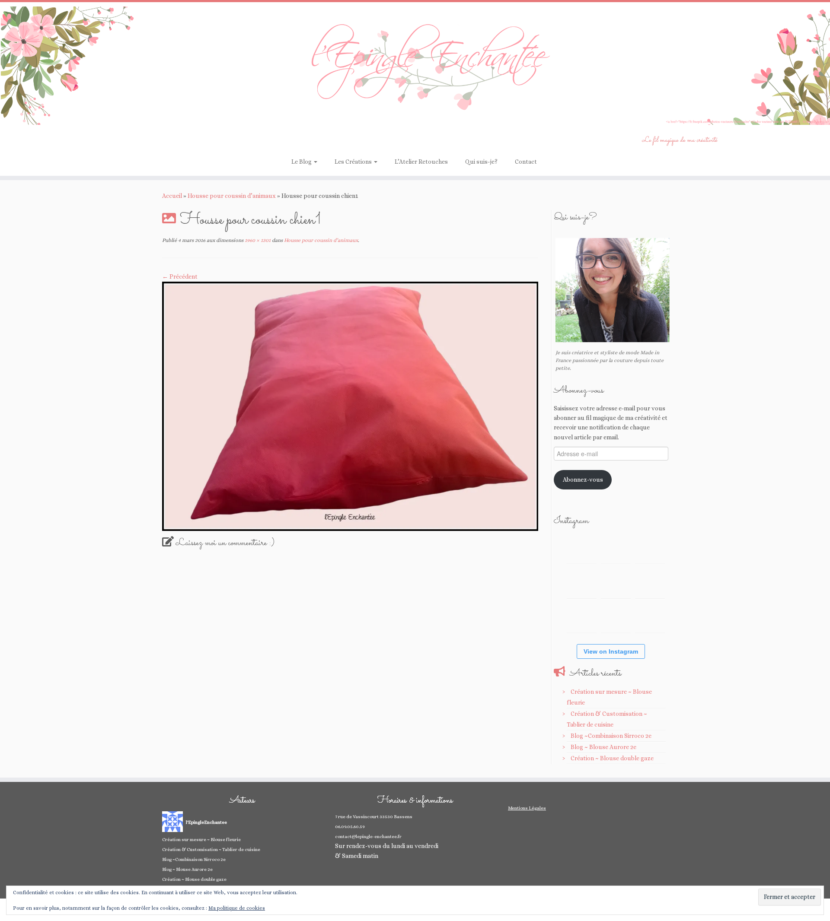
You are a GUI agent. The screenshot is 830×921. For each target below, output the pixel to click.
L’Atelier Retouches (421, 161)
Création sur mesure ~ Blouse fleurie (201, 839)
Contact (526, 161)
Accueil (172, 195)
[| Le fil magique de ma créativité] (415, 65)
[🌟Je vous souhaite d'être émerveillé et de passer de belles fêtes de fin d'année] (616, 618)
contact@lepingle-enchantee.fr (368, 836)
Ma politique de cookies (236, 908)
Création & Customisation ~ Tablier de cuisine (211, 849)
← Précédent (180, 276)
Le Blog (302, 161)
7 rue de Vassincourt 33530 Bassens (373, 816)
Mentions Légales (527, 808)
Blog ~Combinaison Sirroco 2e (611, 735)
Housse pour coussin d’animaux (232, 195)
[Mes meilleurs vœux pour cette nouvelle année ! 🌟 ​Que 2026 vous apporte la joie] (582, 618)
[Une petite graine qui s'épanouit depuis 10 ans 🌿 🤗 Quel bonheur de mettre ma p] (650, 583)
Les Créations (354, 161)
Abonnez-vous (583, 479)
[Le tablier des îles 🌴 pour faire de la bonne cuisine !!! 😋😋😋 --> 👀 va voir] (582, 583)
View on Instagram (611, 651)
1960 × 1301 (257, 240)
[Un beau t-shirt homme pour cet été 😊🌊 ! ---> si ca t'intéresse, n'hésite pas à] (616, 583)
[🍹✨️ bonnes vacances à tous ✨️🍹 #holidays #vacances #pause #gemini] (582, 549)
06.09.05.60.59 (350, 826)
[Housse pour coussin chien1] (350, 405)
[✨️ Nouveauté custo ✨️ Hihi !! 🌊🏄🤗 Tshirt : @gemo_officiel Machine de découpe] (616, 549)
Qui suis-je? (481, 161)
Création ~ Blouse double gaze (612, 758)
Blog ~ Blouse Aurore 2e (603, 746)
